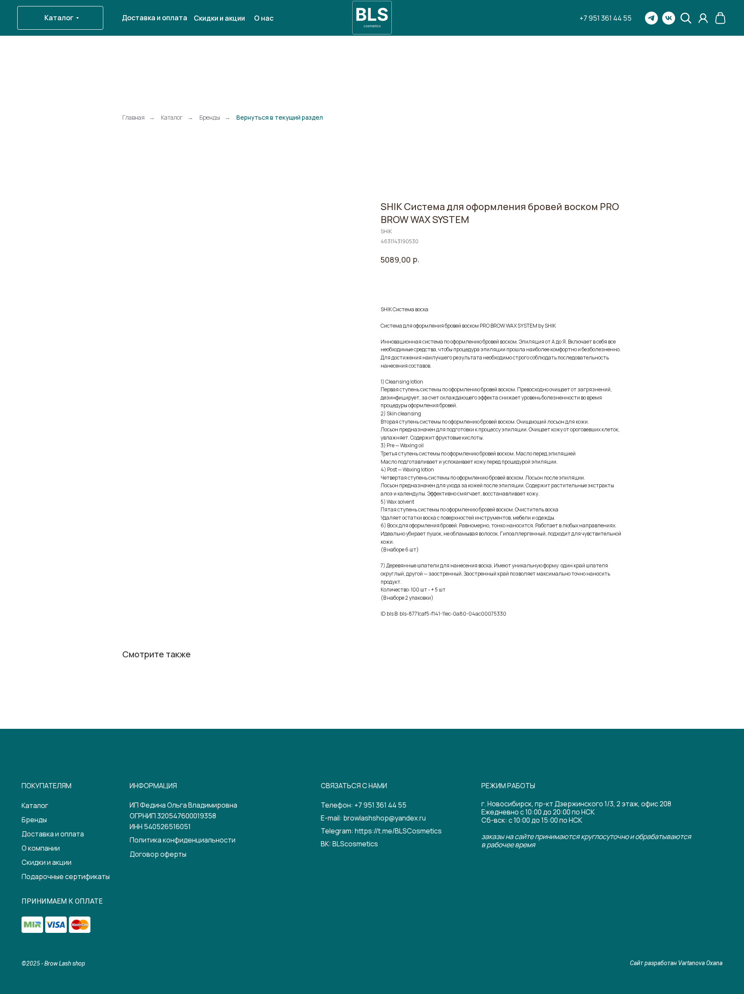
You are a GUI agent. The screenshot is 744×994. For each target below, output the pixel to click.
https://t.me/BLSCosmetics (398, 831)
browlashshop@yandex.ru (384, 818)
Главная (133, 117)
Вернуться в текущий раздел (279, 117)
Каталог (172, 117)
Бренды (209, 117)
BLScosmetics (355, 843)
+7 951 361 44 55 (380, 805)
